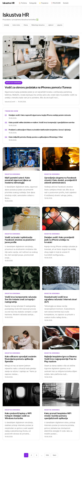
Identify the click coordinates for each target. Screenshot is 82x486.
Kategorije (32, 3)
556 (47, 455)
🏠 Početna (23, 3)
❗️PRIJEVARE (56, 3)
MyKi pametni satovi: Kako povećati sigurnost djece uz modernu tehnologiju (18, 180)
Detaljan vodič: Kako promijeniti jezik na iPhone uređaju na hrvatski (59, 240)
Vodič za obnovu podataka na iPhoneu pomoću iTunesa (38, 87)
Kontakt (65, 3)
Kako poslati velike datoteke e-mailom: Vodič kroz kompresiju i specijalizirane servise (41, 122)
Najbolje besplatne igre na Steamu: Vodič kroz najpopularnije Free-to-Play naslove (60, 359)
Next (54, 455)
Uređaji (6, 25)
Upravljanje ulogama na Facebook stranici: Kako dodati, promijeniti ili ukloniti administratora (60, 180)
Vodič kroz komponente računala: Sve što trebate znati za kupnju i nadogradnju (21, 299)
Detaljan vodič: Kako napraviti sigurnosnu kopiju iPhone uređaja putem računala (40, 115)
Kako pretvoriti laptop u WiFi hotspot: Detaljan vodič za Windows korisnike (18, 416)
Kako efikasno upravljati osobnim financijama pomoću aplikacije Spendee (20, 359)
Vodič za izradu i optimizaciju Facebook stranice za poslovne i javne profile (20, 240)
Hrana (26, 25)
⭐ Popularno (43, 3)
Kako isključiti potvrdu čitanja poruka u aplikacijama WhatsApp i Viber (36, 137)
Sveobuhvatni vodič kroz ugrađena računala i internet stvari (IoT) (60, 299)
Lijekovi (50, 25)
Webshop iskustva (38, 25)
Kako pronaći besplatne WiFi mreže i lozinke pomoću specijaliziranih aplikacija (57, 416)
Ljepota (59, 25)
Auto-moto (16, 25)
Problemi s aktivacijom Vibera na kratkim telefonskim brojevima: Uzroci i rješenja (40, 130)
